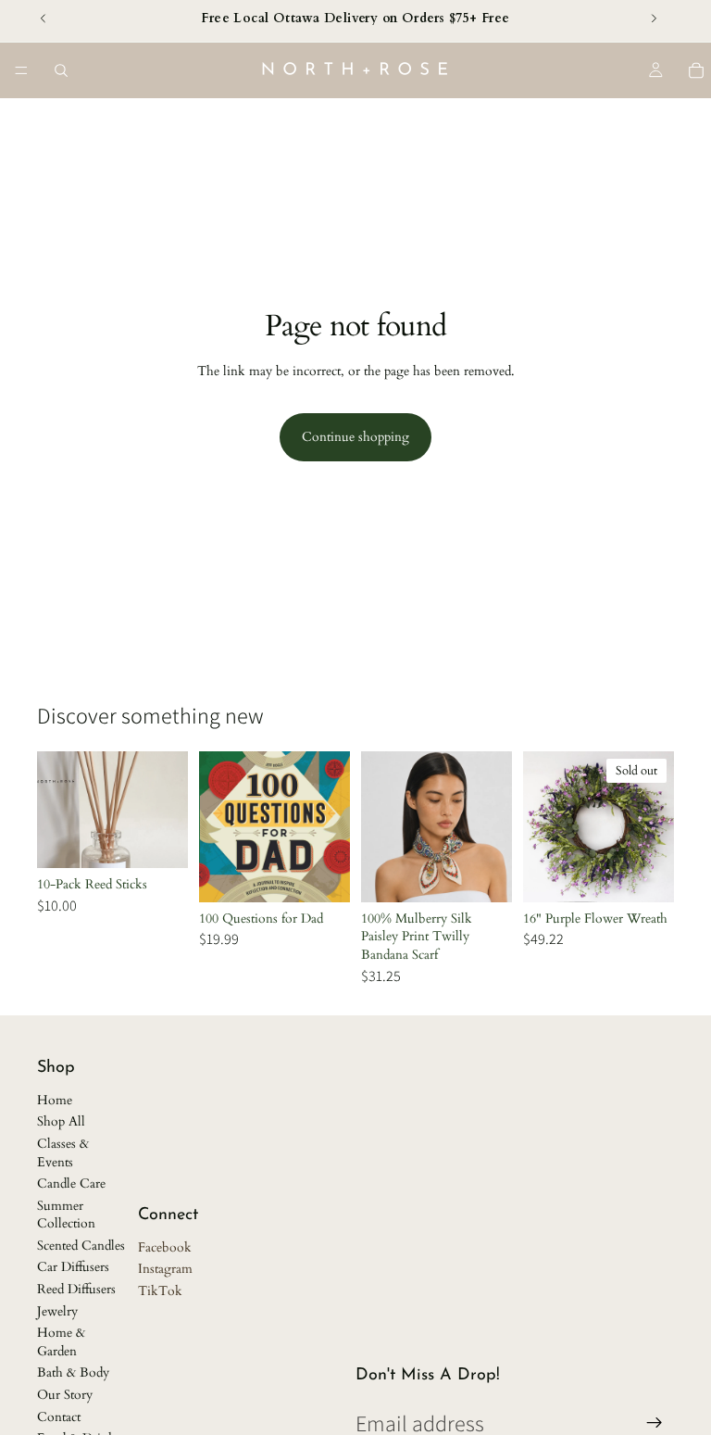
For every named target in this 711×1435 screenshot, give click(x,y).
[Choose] (483, 873)
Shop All (61, 1121)
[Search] (61, 70)
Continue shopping (355, 437)
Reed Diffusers (76, 1289)
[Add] (159, 839)
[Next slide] (491, 826)
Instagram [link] (165, 1269)
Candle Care (71, 1183)
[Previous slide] (381, 826)
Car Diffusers (73, 1267)
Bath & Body (73, 1372)
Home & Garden (61, 1342)
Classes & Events (63, 1153)
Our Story (65, 1395)
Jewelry (57, 1311)
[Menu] (21, 70)
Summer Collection (66, 1215)
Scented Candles (81, 1245)
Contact (59, 1417)
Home (54, 1100)
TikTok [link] (160, 1291)
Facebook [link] (165, 1247)
